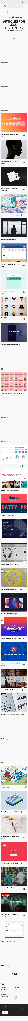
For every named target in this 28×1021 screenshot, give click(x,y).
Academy (17, 987)
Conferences (4, 996)
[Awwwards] (5, 6)
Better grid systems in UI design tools (10, 393)
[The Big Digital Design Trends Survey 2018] (14, 50)
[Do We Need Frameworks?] (14, 954)
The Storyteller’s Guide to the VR (9, 589)
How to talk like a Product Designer (10, 690)
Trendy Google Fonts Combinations (10, 638)
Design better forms (6, 941)
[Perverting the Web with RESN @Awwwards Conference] (14, 751)
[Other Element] (14, 203)
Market (16, 992)
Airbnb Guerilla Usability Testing (9, 490)
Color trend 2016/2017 (7, 614)
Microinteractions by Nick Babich (9, 863)
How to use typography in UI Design (10, 714)
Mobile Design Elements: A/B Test (10, 812)
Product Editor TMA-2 (7, 564)
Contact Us (17, 998)
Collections (4, 989)
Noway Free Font (5, 515)
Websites (3, 987)
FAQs (16, 994)
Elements (3, 992)
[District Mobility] (14, 528)
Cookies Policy (21, 1008)
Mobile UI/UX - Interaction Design (9, 215)
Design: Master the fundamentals (10, 344)
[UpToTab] (14, 775)
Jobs (16, 989)
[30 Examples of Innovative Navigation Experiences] (14, 406)
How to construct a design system (10, 466)
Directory (3, 994)
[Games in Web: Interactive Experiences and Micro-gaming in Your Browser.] (14, 357)
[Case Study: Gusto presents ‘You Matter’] (14, 98)
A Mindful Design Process (8, 239)
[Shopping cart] (14, 552)
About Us (17, 996)
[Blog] (14, 122)
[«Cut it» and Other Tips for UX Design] (14, 727)
